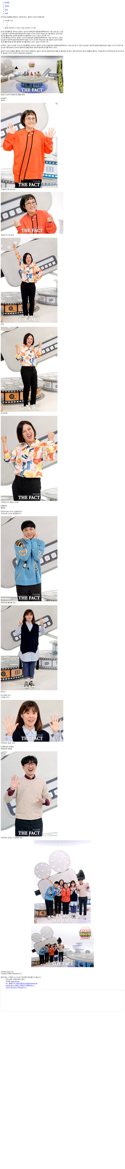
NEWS (7, 6)
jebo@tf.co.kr (15, 981)
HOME (7, 2)
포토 (6, 9)
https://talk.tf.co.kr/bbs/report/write (26, 983)
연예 (6, 13)
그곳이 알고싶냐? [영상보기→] (16, 987)
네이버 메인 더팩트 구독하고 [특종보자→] (20, 985)
